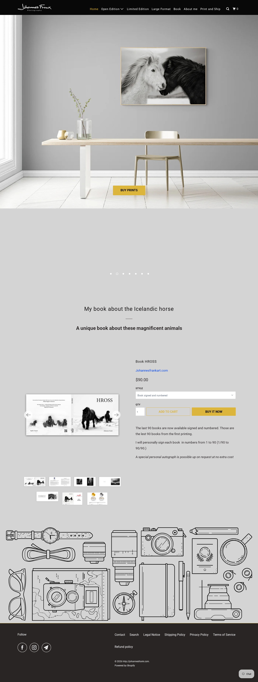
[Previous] (28, 415)
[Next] (116, 415)
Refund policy (124, 647)
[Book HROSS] (72, 414)
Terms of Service (224, 634)
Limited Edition (138, 9)
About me (191, 9)
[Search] (228, 8)
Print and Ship (210, 9)
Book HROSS (146, 361)
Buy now (129, 230)
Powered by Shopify (125, 665)
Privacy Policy (199, 634)
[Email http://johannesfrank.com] (47, 647)
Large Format (161, 9)
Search (134, 634)
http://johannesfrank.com (136, 661)
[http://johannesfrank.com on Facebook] (23, 647)
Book (177, 9)
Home (94, 9)
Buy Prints (129, 190)
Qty (138, 404)
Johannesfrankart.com (152, 370)
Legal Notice (151, 634)
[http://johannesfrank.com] (35, 7)
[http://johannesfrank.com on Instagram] (35, 647)
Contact (120, 634)
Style (139, 388)
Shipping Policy (175, 634)
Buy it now (213, 412)
